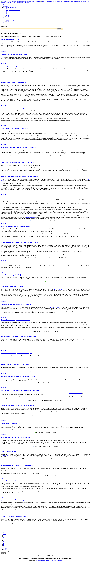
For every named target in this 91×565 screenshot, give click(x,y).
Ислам (7, 21)
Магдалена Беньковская (55, 307)
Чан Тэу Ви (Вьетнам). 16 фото (10, 39)
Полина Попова (8, 324)
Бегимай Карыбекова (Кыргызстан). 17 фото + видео (17, 481)
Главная (5, 4)
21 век (7, 16)
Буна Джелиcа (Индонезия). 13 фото (12, 286)
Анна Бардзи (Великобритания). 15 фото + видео (16, 304)
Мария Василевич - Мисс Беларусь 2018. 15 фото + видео (18, 147)
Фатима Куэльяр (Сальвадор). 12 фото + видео (15, 364)
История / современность (9, 7)
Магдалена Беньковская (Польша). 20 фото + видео (16, 437)
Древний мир (9, 8)
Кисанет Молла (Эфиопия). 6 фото (11, 423)
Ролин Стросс (4, 249)
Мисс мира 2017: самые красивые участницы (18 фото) (18, 376)
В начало (5, 532)
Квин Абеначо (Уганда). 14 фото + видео (13, 108)
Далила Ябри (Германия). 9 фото (11, 451)
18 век (7, 12)
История (43, 560)
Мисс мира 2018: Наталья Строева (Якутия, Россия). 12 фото (19, 197)
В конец (5, 549)
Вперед (5, 548)
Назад (4, 534)
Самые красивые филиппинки (48, 347)
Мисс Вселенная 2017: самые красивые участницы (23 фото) (19, 336)
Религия (5, 17)
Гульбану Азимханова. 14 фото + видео (13, 500)
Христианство (9, 19)
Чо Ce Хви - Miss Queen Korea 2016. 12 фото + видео (17, 263)
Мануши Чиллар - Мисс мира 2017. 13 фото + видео (17, 465)
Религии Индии (10, 20)
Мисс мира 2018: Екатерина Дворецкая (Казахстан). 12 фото (19, 176)
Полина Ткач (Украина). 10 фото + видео (13, 516)
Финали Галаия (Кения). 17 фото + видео (13, 82)
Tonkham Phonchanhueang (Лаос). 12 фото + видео (16, 353)
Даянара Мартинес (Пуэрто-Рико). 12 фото (14, 54)
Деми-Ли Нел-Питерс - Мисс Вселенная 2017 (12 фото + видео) (20, 242)
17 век (7, 11)
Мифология (6, 22)
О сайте (45, 563)
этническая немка (5, 455)
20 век (7, 15)
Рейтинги (5, 6)
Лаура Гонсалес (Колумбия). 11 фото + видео (14, 275)
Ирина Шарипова (30, 217)
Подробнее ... (4, 51)
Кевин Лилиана (58, 289)
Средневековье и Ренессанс (13, 10)
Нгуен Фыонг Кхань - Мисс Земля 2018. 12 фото (15, 226)
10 (4, 546)
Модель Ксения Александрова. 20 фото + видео (15, 320)
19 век (7, 13)
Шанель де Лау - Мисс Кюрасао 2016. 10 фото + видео (17, 405)
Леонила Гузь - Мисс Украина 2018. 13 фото (14, 128)
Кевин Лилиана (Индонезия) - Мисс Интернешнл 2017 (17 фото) (20, 390)
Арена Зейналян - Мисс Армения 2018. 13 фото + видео (17, 162)
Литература (6, 24)
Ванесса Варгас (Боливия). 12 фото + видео (14, 66)
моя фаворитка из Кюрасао (75, 393)
